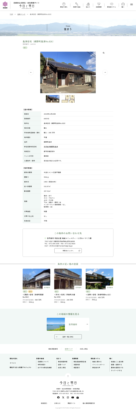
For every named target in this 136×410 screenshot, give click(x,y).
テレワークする (116, 370)
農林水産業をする (117, 367)
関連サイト (71, 403)
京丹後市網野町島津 (51, 147)
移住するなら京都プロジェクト (20, 367)
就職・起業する (116, 364)
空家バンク (62, 364)
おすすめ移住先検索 (45, 367)
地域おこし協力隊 (117, 361)
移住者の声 (96, 367)
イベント (13, 363)
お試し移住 (84, 349)
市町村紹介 (42, 364)
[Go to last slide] (31, 72)
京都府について (43, 361)
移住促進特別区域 (80, 361)
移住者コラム (111, 7)
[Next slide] (105, 72)
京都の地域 (76, 7)
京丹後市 (73, 324)
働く (123, 7)
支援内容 (77, 364)
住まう (88, 7)
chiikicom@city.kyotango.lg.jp (61, 246)
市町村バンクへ (68, 251)
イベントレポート (98, 364)
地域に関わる (97, 361)
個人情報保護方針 (89, 403)
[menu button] (131, 4)
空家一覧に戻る (68, 337)
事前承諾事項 (53, 349)
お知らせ (57, 403)
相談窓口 (77, 367)
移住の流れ (64, 7)
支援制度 (99, 7)
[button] (53, 99)
